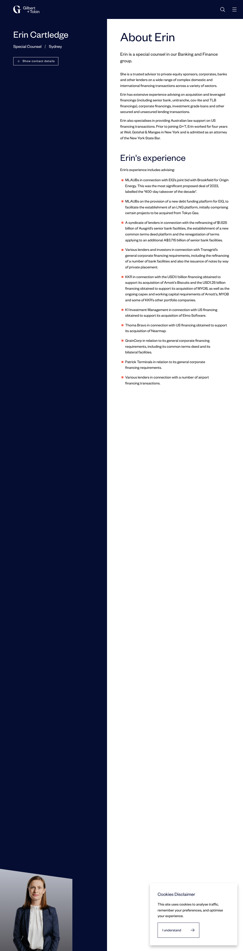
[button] (35, 61)
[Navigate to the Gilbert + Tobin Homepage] (26, 9)
